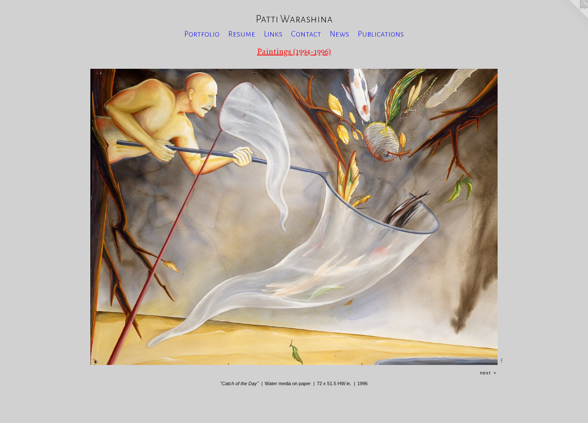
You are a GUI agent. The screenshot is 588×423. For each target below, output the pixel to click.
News (339, 34)
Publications (381, 34)
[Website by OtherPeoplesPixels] (571, 17)
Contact (306, 34)
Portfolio (202, 34)
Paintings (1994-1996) (294, 51)
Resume (241, 34)
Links (273, 34)
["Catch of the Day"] (293, 217)
